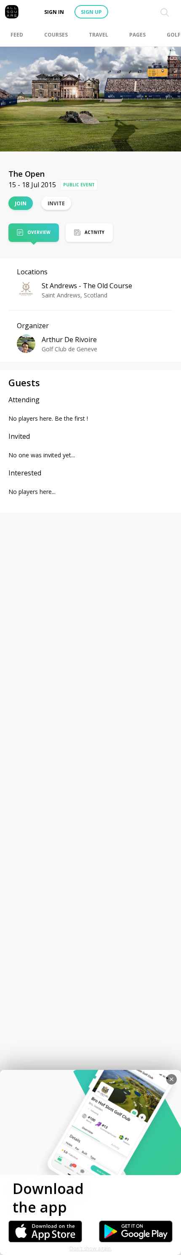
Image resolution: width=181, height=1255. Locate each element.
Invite (56, 203)
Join (21, 203)
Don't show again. (90, 1248)
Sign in (54, 12)
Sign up (91, 12)
